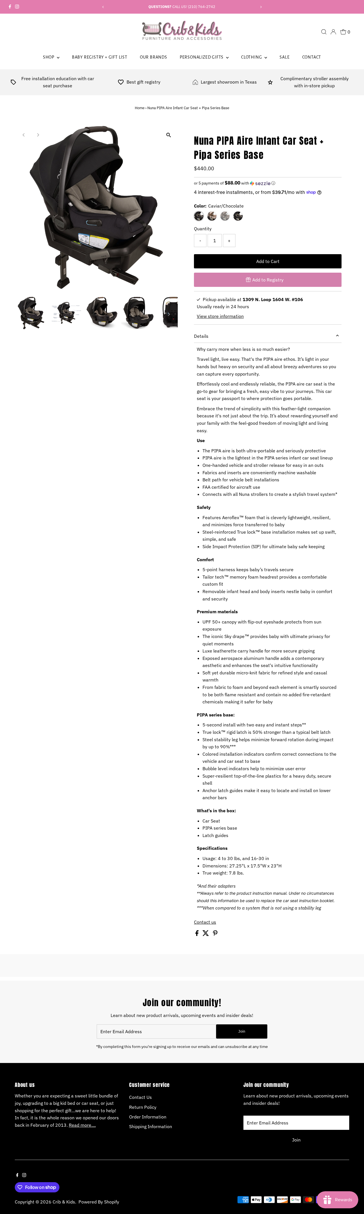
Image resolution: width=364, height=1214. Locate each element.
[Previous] (103, 7)
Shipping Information (150, 1126)
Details (201, 336)
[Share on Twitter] (206, 934)
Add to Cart (268, 261)
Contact (311, 57)
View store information (220, 316)
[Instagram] (17, 7)
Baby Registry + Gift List (99, 57)
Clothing (252, 57)
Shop (49, 57)
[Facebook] (10, 7)
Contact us (205, 922)
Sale (284, 57)
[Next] (260, 7)
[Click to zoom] (168, 135)
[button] (268, 183)
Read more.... (82, 1125)
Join (241, 1031)
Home (139, 107)
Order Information (147, 1117)
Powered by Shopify (98, 1202)
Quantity (203, 228)
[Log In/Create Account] (333, 31)
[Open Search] (323, 31)
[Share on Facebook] (197, 934)
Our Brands (153, 57)
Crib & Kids (64, 1202)
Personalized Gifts (202, 57)
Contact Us (140, 1097)
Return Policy (142, 1107)
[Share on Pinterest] (215, 934)
